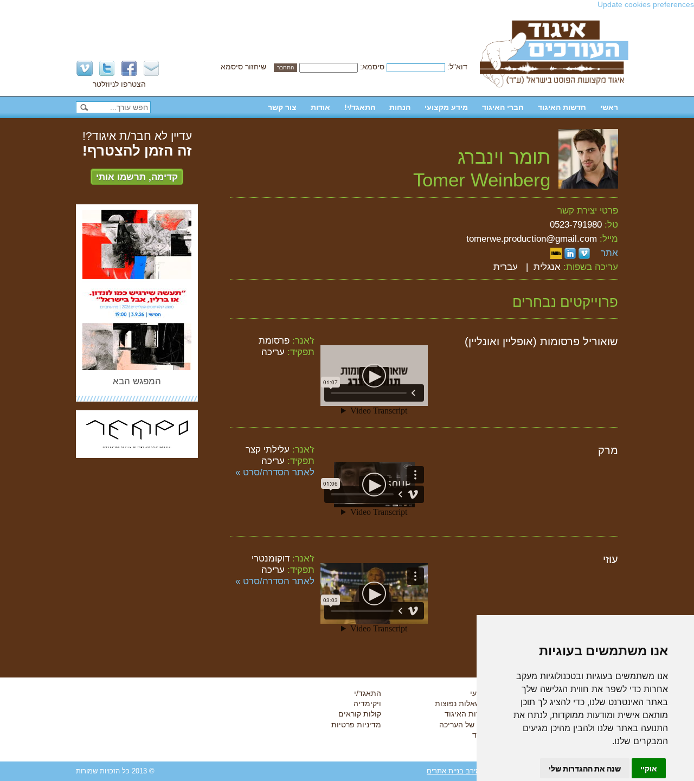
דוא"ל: (457, 66)
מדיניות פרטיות (356, 724)
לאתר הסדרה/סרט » (274, 472)
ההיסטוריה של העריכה (475, 724)
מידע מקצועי (446, 107)
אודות (320, 107)
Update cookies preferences (645, 4)
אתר (609, 252)
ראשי (609, 107)
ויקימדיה (367, 703)
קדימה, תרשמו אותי (137, 176)
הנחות (399, 107)
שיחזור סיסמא (243, 66)
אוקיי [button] (648, 768)
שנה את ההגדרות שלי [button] (585, 768)
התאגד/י (367, 693)
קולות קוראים (359, 713)
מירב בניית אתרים (453, 771)
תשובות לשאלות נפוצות (473, 703)
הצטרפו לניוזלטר (119, 84)
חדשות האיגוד (562, 107)
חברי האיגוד (503, 107)
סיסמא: (372, 66)
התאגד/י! (359, 107)
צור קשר (282, 107)
